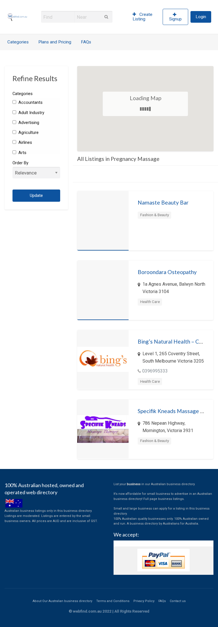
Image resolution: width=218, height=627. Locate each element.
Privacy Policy (143, 601)
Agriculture (28, 132)
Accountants (30, 102)
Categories (18, 42)
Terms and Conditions (112, 601)
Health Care (150, 301)
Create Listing (143, 17)
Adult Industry (30, 112)
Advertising (28, 122)
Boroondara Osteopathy (167, 272)
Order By (20, 162)
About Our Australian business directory (62, 601)
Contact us (178, 601)
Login (201, 16)
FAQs (86, 42)
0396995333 (155, 371)
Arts (21, 152)
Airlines (24, 142)
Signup (175, 19)
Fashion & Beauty (154, 214)
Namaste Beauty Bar (163, 202)
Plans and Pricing (54, 42)
